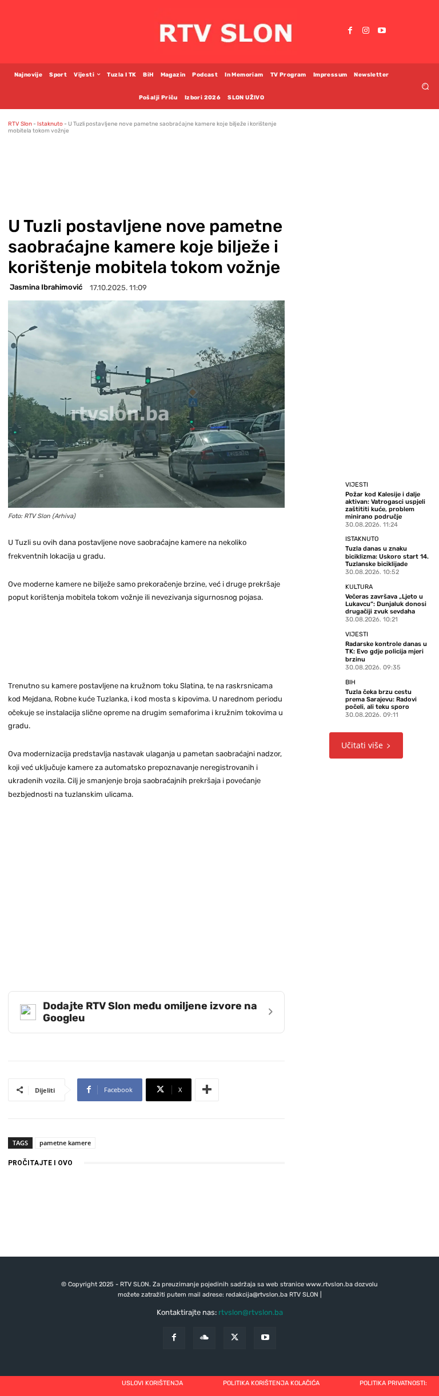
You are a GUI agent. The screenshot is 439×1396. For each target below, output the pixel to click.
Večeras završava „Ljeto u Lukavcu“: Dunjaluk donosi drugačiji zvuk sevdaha (385, 604)
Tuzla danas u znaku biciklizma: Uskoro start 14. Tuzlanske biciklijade (387, 556)
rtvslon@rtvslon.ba (250, 1312)
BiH (350, 682)
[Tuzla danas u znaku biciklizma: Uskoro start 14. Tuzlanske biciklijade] (320, 554)
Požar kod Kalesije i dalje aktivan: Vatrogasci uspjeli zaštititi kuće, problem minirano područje (385, 506)
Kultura (359, 587)
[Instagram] (366, 31)
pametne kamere (65, 1142)
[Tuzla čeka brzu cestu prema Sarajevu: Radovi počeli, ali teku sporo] (320, 698)
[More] (207, 1089)
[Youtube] (382, 31)
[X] (235, 1338)
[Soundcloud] (204, 1338)
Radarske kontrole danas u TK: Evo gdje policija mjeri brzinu (386, 651)
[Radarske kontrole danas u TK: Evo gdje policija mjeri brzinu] (320, 650)
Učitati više (362, 745)
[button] (425, 86)
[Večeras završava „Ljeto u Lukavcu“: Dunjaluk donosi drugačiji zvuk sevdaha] (320, 602)
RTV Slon (20, 124)
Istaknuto (50, 124)
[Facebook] (350, 31)
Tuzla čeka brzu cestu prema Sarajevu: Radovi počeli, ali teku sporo (381, 699)
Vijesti (356, 485)
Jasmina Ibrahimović (46, 287)
